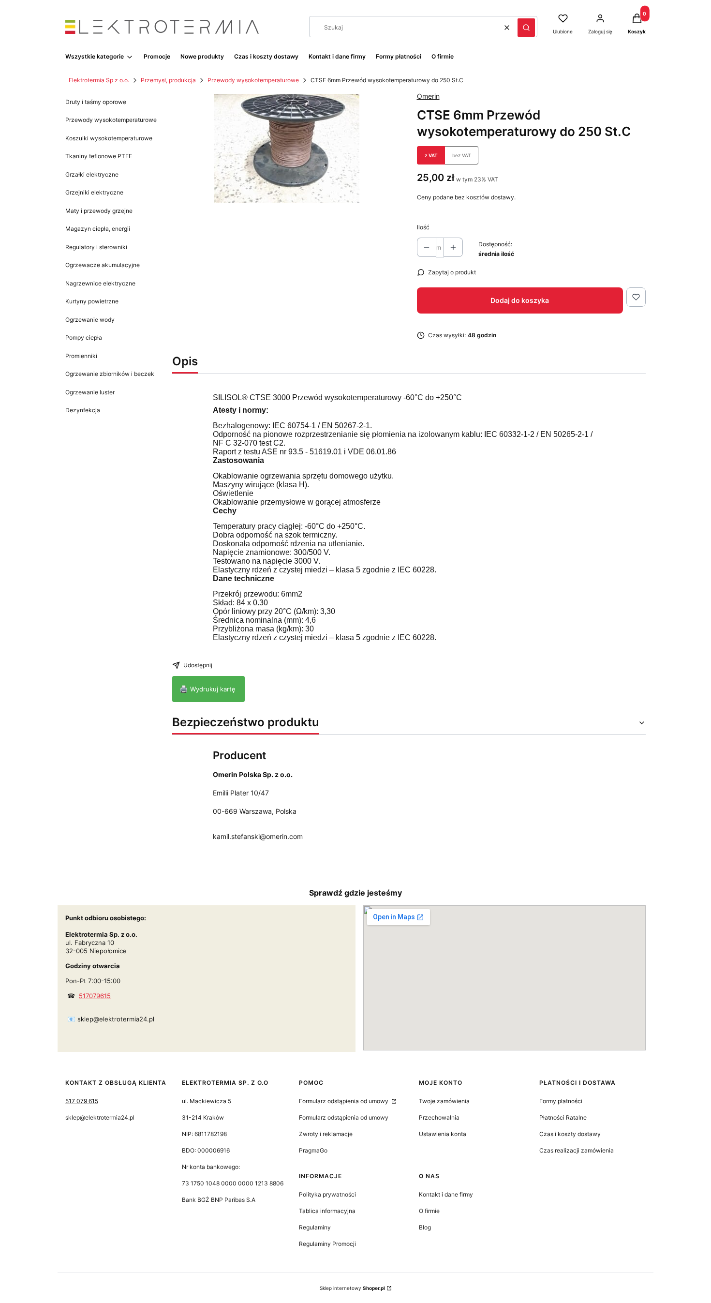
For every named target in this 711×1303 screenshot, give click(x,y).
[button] (526, 27)
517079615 (95, 996)
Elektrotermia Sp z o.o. (99, 80)
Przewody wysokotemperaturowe (253, 80)
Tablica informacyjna (327, 1210)
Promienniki (81, 355)
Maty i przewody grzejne (99, 210)
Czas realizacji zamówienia (576, 1150)
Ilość (423, 227)
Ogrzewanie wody (90, 319)
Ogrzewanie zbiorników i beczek (109, 373)
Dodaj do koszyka (519, 300)
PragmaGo (313, 1150)
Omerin (428, 96)
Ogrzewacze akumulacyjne (102, 265)
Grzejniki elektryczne (94, 192)
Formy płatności (560, 1101)
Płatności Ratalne (563, 1117)
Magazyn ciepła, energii (97, 228)
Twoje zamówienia (444, 1101)
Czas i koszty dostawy (570, 1134)
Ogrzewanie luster (90, 392)
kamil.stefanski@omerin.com (258, 836)
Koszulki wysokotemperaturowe (108, 138)
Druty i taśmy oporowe (95, 101)
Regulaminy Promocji (327, 1243)
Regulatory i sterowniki (96, 247)
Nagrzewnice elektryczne (100, 283)
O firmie (429, 1210)
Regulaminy (315, 1227)
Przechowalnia (439, 1117)
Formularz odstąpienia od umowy (344, 1101)
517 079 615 (81, 1101)
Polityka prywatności (327, 1194)
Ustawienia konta (442, 1134)
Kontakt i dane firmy (446, 1194)
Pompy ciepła (83, 337)
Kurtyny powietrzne (91, 301)
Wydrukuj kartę (208, 689)
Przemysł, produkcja (168, 80)
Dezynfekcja (82, 410)
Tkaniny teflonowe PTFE (98, 156)
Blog (425, 1227)
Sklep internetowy (352, 1288)
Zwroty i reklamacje (326, 1134)
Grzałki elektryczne (91, 174)
